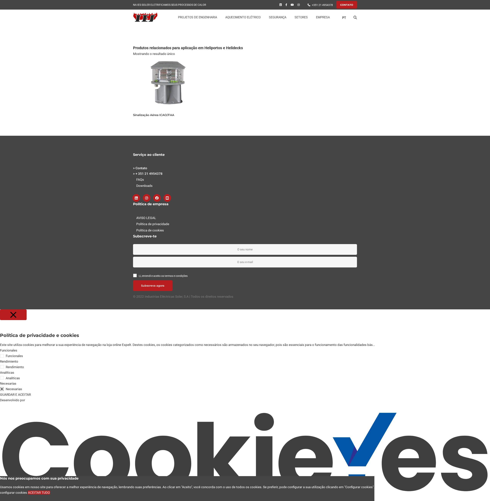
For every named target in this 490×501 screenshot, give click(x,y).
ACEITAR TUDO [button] (39, 492)
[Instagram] (146, 198)
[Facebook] (286, 4)
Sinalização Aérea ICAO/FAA (153, 115)
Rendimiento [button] (9, 361)
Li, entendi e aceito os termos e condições (163, 275)
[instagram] (298, 4)
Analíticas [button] (7, 372)
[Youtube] (292, 4)
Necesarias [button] (8, 383)
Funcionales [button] (8, 350)
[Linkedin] (280, 4)
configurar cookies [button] (13, 492)
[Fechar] (13, 314)
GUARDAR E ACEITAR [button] (15, 394)
